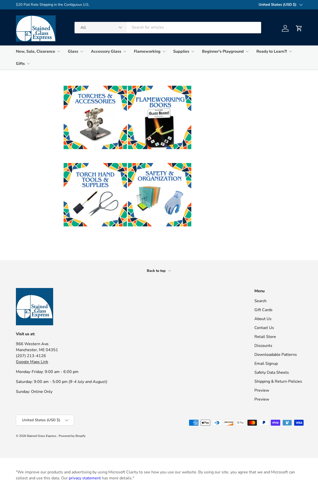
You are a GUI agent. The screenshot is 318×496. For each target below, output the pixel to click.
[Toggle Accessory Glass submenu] (125, 51)
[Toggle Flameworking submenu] (164, 51)
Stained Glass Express (42, 436)
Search (260, 301)
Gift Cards (263, 310)
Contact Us (264, 328)
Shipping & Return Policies (278, 381)
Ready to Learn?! (271, 51)
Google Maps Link (32, 362)
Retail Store (265, 336)
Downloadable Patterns (275, 354)
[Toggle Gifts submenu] (28, 64)
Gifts (20, 63)
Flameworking (147, 51)
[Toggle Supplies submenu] (193, 51)
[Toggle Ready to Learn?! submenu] (290, 51)
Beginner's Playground (223, 51)
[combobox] (168, 27)
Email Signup (266, 363)
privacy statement (85, 478)
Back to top (156, 270)
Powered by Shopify (72, 436)
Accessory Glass (106, 51)
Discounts (263, 345)
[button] (299, 28)
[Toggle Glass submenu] (82, 51)
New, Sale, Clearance (35, 51)
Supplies (181, 51)
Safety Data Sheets (271, 372)
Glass (73, 51)
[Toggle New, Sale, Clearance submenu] (59, 51)
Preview (261, 390)
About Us (263, 319)
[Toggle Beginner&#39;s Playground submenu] (247, 51)
